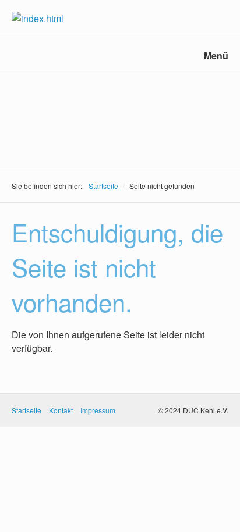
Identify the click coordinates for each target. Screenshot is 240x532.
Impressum (97, 410)
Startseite (103, 186)
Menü (216, 55)
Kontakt (61, 410)
